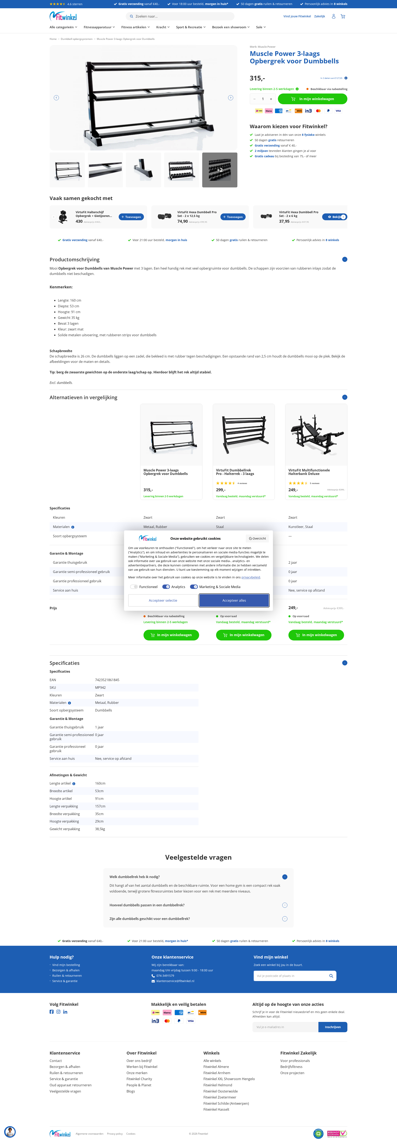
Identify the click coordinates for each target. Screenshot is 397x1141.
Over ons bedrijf (139, 1060)
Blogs (131, 1091)
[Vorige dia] (56, 97)
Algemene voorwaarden (89, 1133)
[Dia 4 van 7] (181, 170)
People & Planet (139, 1085)
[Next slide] (343, 216)
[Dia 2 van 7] (105, 170)
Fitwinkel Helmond (217, 1085)
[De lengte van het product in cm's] (73, 783)
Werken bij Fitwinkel (142, 1066)
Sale (259, 27)
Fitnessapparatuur (97, 27)
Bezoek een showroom (229, 27)
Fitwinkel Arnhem (216, 1073)
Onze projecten (292, 1073)
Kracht (161, 27)
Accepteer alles (234, 600)
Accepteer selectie (163, 600)
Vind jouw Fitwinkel (297, 16)
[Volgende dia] (230, 97)
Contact (56, 1060)
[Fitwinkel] (60, 1134)
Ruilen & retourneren (67, 976)
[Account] (333, 16)
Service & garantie (65, 981)
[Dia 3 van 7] (143, 170)
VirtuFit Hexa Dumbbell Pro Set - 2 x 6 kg (298, 214)
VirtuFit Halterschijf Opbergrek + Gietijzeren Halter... (93, 214)
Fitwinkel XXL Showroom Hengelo (229, 1079)
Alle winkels (212, 1060)
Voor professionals (295, 1060)
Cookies (130, 1133)
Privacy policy (115, 1133)
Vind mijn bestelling (66, 965)
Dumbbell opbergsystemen (77, 39)
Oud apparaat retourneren (71, 1085)
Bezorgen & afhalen (66, 970)
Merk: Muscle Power (263, 46)
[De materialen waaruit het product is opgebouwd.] (72, 527)
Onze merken (137, 1073)
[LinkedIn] (65, 1012)
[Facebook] (52, 1012)
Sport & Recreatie (189, 27)
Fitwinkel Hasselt (216, 1109)
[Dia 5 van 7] (219, 170)
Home (53, 39)
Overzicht (259, 538)
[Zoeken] (331, 976)
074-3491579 (165, 976)
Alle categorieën (62, 27)
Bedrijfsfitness (291, 1066)
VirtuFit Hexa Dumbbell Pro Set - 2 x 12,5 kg (197, 214)
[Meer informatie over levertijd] (297, 89)
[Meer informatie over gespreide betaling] (345, 78)
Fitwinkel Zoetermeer (219, 1097)
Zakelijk (319, 16)
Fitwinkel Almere (216, 1066)
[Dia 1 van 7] (67, 170)
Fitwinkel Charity (139, 1079)
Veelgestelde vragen (65, 1091)
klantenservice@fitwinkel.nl (175, 981)
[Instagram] (58, 1012)
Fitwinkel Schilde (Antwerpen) (226, 1103)
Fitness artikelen (133, 27)
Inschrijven (333, 1027)
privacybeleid (251, 577)
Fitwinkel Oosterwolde (220, 1091)
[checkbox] (143, 586)
